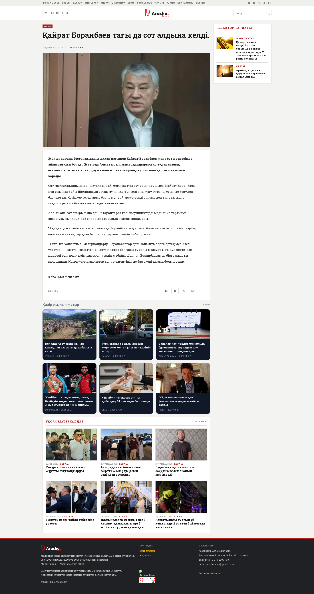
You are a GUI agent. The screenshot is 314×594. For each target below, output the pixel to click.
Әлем (131, 3)
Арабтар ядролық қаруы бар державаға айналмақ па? (250, 73)
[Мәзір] (46, 13)
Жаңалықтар (51, 3)
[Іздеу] (268, 13)
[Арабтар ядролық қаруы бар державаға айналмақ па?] (224, 71)
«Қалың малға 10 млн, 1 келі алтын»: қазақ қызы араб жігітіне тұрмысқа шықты (122, 523)
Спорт (105, 3)
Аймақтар (91, 3)
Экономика (186, 3)
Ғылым (159, 3)
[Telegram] (254, 3)
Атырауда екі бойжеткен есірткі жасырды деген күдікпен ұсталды (120, 470)
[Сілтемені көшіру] (201, 291)
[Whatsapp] (192, 291)
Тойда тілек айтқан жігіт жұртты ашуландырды (66, 469)
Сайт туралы (147, 550)
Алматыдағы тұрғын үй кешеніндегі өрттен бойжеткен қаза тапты (180, 523)
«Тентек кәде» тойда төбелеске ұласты (70, 521)
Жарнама (145, 555)
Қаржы (200, 3)
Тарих (171, 3)
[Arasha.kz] (156, 13)
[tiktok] (264, 3)
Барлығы (200, 421)
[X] (183, 291)
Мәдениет (118, 3)
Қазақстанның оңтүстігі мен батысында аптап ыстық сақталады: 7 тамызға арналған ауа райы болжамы (251, 50)
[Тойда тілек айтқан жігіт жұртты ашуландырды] (71, 444)
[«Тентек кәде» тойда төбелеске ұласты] (71, 497)
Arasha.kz (76, 47)
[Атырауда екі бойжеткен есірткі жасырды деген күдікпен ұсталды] (126, 444)
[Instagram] (259, 3)
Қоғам (66, 3)
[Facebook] (249, 3)
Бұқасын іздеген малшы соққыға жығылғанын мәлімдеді (174, 470)
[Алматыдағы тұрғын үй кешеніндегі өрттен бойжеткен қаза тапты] (181, 497)
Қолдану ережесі (209, 573)
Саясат (77, 3)
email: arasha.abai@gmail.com (216, 564)
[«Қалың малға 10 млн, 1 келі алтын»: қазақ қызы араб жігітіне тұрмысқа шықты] (126, 497)
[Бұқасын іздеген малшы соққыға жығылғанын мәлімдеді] (181, 444)
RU (269, 3)
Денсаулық (144, 3)
